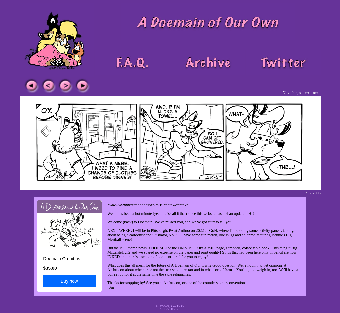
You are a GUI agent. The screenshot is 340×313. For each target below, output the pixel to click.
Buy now (69, 281)
